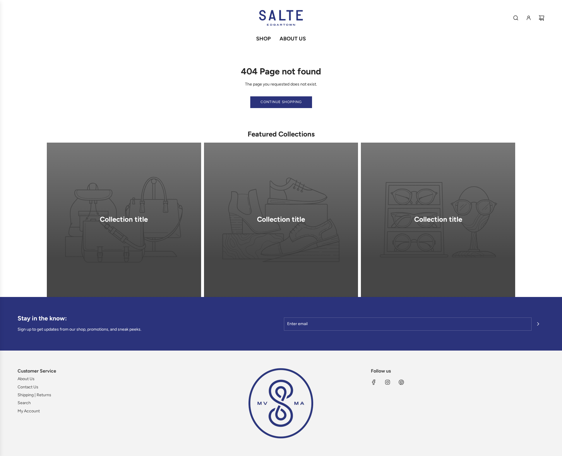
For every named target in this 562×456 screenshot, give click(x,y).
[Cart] (541, 17)
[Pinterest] (401, 382)
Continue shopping (281, 102)
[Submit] (538, 323)
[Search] (515, 17)
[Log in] (528, 17)
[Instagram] (387, 382)
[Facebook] (373, 382)
